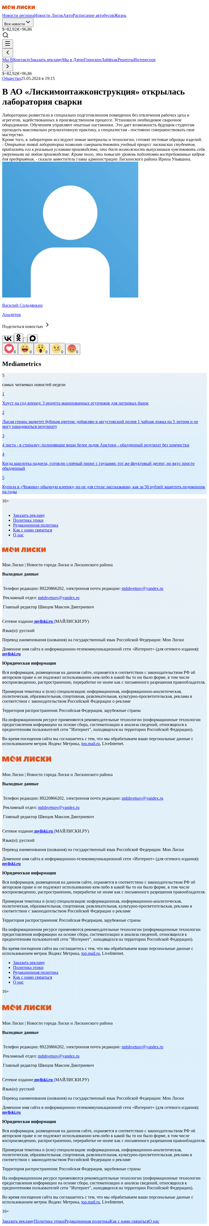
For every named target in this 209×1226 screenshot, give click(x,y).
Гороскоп (92, 59)
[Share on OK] (18, 338)
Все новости (14, 24)
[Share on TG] (25, 340)
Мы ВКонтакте (16, 59)
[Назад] (7, 52)
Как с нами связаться (32, 530)
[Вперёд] (7, 66)
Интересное (145, 59)
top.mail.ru (90, 743)
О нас (18, 535)
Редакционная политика (35, 525)
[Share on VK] (8, 339)
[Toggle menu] (7, 43)
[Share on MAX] (32, 338)
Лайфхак (109, 59)
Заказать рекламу (46, 59)
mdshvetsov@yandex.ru (142, 588)
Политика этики (28, 520)
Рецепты (126, 59)
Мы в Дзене (73, 59)
